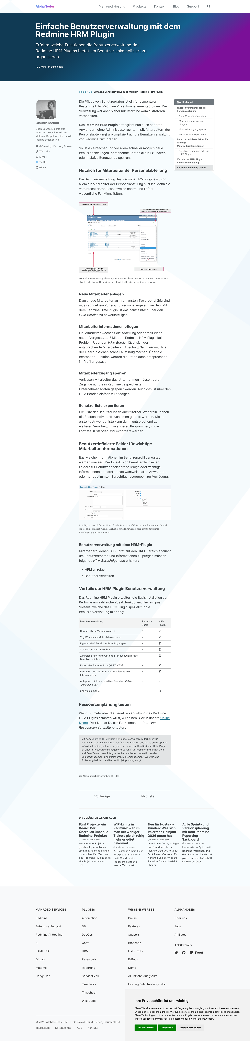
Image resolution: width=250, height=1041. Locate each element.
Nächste (147, 796)
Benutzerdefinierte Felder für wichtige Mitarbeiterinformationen (192, 142)
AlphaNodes (45, 6)
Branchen (134, 943)
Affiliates (180, 934)
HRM (85, 951)
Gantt (85, 943)
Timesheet (89, 992)
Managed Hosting (112, 6)
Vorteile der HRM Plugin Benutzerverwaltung (189, 161)
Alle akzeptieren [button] (146, 1027)
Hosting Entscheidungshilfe (147, 984)
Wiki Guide (89, 1000)
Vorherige (102, 796)
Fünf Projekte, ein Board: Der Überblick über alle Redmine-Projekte (93, 829)
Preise (132, 918)
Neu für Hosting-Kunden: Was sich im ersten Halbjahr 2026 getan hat (162, 829)
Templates (89, 984)
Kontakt (160, 6)
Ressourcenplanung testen (191, 167)
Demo (132, 967)
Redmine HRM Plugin (103, 738)
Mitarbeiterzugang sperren (193, 129)
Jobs (177, 926)
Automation (89, 918)
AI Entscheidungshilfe (143, 976)
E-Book (133, 959)
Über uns (180, 918)
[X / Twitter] (176, 953)
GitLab (40, 959)
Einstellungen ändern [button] (190, 1027)
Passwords (89, 959)
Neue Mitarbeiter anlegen (192, 116)
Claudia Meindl (47, 123)
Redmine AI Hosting (49, 934)
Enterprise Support (48, 926)
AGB (79, 1027)
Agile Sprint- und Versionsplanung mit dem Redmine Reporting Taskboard (195, 831)
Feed (198, 953)
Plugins (88, 909)
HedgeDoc (43, 976)
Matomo (41, 967)
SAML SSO (43, 951)
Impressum (43, 1027)
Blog (176, 6)
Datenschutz (63, 1027)
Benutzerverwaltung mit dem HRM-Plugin (194, 153)
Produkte (140, 6)
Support (193, 6)
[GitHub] (183, 953)
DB (84, 926)
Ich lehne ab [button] (167, 1027)
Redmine (42, 918)
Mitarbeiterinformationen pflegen (192, 123)
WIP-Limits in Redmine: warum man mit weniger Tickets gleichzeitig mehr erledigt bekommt (128, 833)
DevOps (87, 934)
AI (37, 943)
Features (134, 926)
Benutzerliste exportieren (192, 134)
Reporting (88, 967)
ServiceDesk (90, 976)
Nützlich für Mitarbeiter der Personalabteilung (191, 109)
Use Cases (135, 951)
